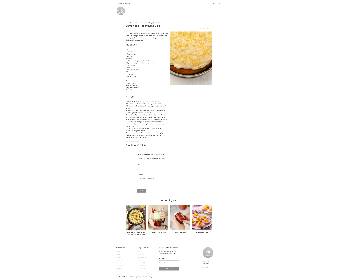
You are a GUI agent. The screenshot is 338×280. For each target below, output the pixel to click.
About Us (198, 11)
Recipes (177, 11)
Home (160, 11)
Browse (168, 11)
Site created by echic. (134, 277)
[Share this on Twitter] (138, 145)
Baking (128, 141)
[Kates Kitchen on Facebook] (202, 267)
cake (132, 141)
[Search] (219, 3)
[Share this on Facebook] (140, 145)
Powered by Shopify (146, 277)
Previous (201, 28)
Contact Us (208, 11)
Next (209, 28)
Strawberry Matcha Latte (158, 232)
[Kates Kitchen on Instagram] (204, 267)
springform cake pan (153, 101)
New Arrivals (187, 11)
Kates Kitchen (124, 277)
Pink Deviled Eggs (202, 232)
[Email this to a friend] (145, 145)
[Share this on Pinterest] (142, 145)
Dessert (137, 141)
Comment (140, 174)
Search (140, 251)
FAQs (139, 260)
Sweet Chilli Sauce (180, 232)
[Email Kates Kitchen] (207, 267)
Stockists (217, 11)
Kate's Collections (142, 257)
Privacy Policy (141, 268)
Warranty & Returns (143, 263)
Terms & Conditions (143, 266)
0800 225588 (119, 3)
